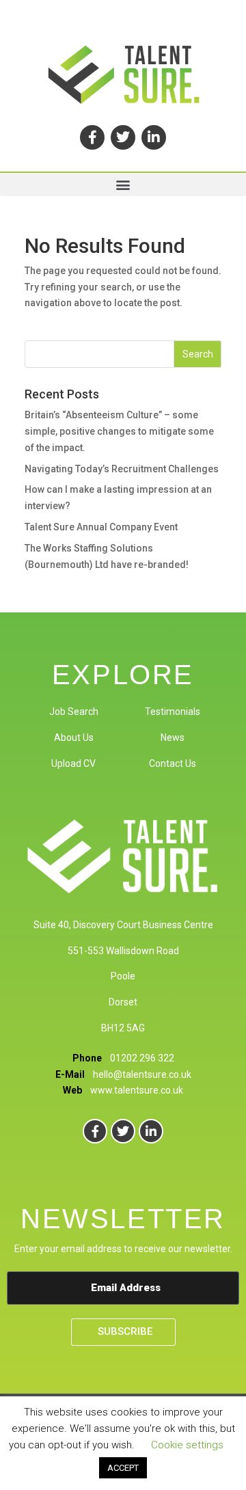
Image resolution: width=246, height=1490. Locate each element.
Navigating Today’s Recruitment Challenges (122, 468)
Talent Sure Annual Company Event (101, 527)
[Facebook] (92, 137)
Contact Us (172, 763)
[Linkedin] (153, 137)
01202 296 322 (142, 1058)
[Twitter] (123, 137)
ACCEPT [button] (123, 1468)
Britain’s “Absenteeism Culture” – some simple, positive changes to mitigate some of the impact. (119, 431)
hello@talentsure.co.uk (142, 1074)
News (172, 737)
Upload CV (73, 763)
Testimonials (172, 711)
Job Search (73, 711)
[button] (123, 185)
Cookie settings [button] (187, 1445)
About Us (74, 737)
